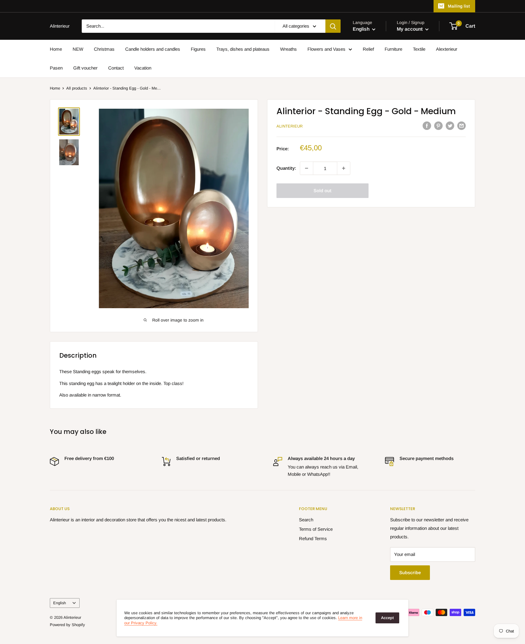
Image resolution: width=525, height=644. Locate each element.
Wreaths (288, 49)
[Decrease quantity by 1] (306, 168)
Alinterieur (289, 126)
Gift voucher (85, 67)
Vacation (142, 67)
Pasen (56, 67)
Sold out (322, 190)
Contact (116, 67)
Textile (419, 49)
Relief (368, 49)
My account (410, 29)
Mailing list (459, 6)
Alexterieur (446, 49)
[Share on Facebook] (427, 125)
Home (56, 49)
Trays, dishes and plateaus (242, 49)
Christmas (104, 49)
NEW (78, 49)
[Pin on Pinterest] (438, 125)
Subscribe (410, 572)
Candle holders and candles (152, 49)
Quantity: (286, 168)
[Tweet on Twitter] (450, 125)
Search (306, 519)
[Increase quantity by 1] (343, 168)
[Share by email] (461, 125)
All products (76, 88)
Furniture (393, 49)
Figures (198, 49)
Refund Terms (313, 538)
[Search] (333, 26)
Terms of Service (316, 529)
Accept (387, 617)
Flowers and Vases (326, 49)
